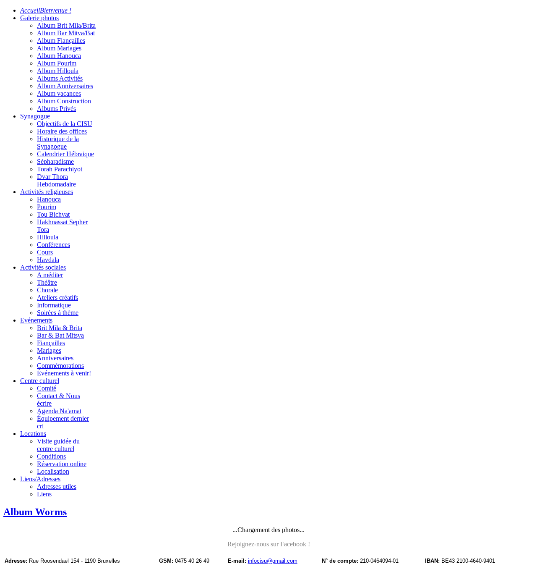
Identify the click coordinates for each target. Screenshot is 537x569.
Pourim (46, 206)
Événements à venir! (64, 373)
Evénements (36, 320)
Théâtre (47, 282)
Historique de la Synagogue (58, 142)
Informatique (54, 305)
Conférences (53, 244)
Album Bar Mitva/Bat (66, 33)
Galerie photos (39, 17)
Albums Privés (56, 108)
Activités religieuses (46, 191)
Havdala (48, 259)
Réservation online (61, 463)
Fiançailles (51, 342)
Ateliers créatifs (57, 297)
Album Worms (35, 511)
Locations (33, 433)
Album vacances (59, 93)
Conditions (51, 456)
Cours (45, 252)
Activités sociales (43, 267)
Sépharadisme (55, 161)
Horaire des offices (62, 131)
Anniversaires (55, 358)
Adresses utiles (56, 486)
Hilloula (47, 237)
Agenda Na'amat (59, 410)
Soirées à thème (57, 312)
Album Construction (64, 101)
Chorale (47, 290)
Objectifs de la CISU (64, 123)
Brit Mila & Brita (59, 327)
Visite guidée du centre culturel (58, 445)
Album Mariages (59, 48)
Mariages (49, 350)
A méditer (50, 274)
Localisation (53, 471)
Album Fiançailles (61, 40)
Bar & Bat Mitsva (60, 335)
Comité (46, 388)
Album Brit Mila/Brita (66, 25)
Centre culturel (39, 380)
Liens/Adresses (40, 478)
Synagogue (35, 116)
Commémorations (60, 365)
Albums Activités (60, 78)
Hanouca (49, 199)
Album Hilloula (57, 70)
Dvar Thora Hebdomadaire (56, 180)
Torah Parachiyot (59, 169)
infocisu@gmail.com (272, 561)
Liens (44, 494)
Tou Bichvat (53, 214)
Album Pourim (56, 63)
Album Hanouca (59, 55)
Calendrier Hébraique (65, 153)
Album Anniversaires (65, 85)
